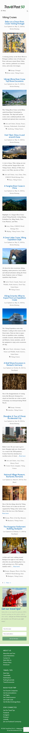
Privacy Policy (7, 662)
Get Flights (6, 695)
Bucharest (11, 520)
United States (14, 287)
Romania (23, 518)
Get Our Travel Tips (9, 710)
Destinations (7, 678)
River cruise (10, 73)
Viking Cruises (19, 73)
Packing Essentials (8, 680)
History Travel (14, 463)
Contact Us (6, 658)
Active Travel (9, 282)
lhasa (10, 180)
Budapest (10, 576)
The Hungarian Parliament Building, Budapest (15, 527)
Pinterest (6, 717)
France (23, 124)
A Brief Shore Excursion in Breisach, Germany (14, 364)
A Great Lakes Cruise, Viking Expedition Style (14, 238)
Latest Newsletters (8, 655)
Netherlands (13, 126)
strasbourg (11, 129)
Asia (16, 174)
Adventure (17, 349)
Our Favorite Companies (10, 690)
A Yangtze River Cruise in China (14, 187)
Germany (6, 126)
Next (8, 583)
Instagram (6, 715)
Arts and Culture (10, 124)
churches (10, 410)
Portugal (17, 70)
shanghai (17, 466)
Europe (12, 70)
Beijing (9, 231)
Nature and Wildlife (9, 352)
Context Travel (10, 466)
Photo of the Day (15, 518)
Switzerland (21, 126)
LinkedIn (5, 719)
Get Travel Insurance (9, 697)
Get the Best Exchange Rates (11, 702)
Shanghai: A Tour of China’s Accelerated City (14, 417)
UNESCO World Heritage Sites (14, 177)
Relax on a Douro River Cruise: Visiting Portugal (14, 22)
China (20, 174)
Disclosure (6, 665)
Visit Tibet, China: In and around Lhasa (14, 136)
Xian (22, 231)
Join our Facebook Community (12, 721)
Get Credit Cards (8, 699)
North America (13, 284)
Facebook (6, 712)
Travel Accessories (8, 682)
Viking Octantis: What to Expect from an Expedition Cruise (14, 298)
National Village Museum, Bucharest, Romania (14, 475)
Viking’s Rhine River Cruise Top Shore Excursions (14, 80)
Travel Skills (6, 675)
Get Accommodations (9, 693)
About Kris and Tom (9, 653)
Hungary (12, 571)
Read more (22, 456)
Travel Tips (22, 284)
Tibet (24, 174)
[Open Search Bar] (27, 11)
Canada (16, 282)
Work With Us (7, 660)
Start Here (6, 673)
